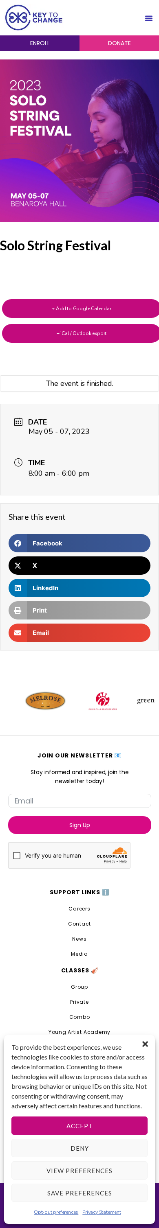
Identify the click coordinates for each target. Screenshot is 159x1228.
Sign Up (79, 825)
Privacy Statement (101, 1212)
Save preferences (79, 1193)
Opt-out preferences (56, 1212)
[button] (145, 1044)
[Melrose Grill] (34, 701)
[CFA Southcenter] (91, 701)
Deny (80, 1148)
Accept (79, 1125)
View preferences (79, 1170)
